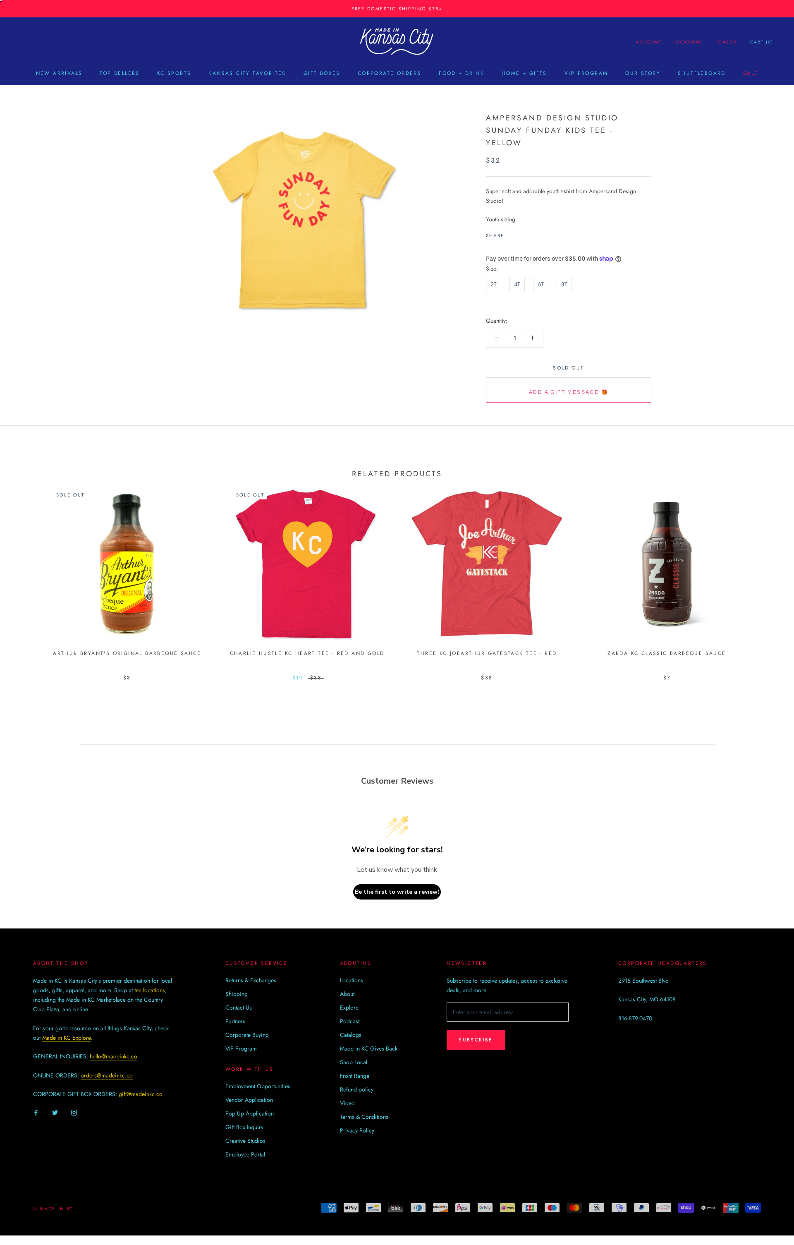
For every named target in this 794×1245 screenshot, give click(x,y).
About (347, 994)
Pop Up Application (249, 1113)
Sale (750, 73)
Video (347, 1103)
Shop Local (353, 1062)
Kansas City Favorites (247, 73)
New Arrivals (59, 73)
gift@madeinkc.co (141, 1094)
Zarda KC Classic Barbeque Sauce (666, 653)
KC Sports (174, 73)
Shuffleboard (702, 73)
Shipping (236, 994)
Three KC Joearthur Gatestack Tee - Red (487, 653)
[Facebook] (511, 233)
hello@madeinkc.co (113, 1056)
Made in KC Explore (66, 1038)
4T (517, 284)
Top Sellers (119, 73)
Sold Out (568, 367)
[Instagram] (74, 1112)
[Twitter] (522, 233)
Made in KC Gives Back (368, 1048)
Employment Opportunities (257, 1086)
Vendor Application (249, 1100)
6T (541, 284)
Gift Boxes (322, 73)
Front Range (354, 1076)
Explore (349, 1007)
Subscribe (476, 1039)
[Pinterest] (533, 233)
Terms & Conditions (364, 1117)
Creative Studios (245, 1141)
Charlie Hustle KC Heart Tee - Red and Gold (307, 653)
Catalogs (350, 1035)
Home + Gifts (524, 73)
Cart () (761, 42)
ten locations (149, 990)
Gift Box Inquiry (244, 1127)
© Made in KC (53, 1208)
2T (493, 284)
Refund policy (356, 1089)
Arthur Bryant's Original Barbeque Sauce (127, 653)
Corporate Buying (247, 1035)
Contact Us (238, 1007)
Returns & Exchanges (250, 980)
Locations (688, 42)
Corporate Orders (389, 73)
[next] (768, 575)
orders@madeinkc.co (107, 1075)
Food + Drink (461, 73)
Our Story (642, 73)
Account (649, 42)
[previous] (26, 575)
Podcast (349, 1021)
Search (726, 42)
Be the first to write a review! (397, 892)
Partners (235, 1021)
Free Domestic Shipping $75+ (397, 8)
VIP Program (586, 73)
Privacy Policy (357, 1130)
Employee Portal (245, 1154)
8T (564, 284)
